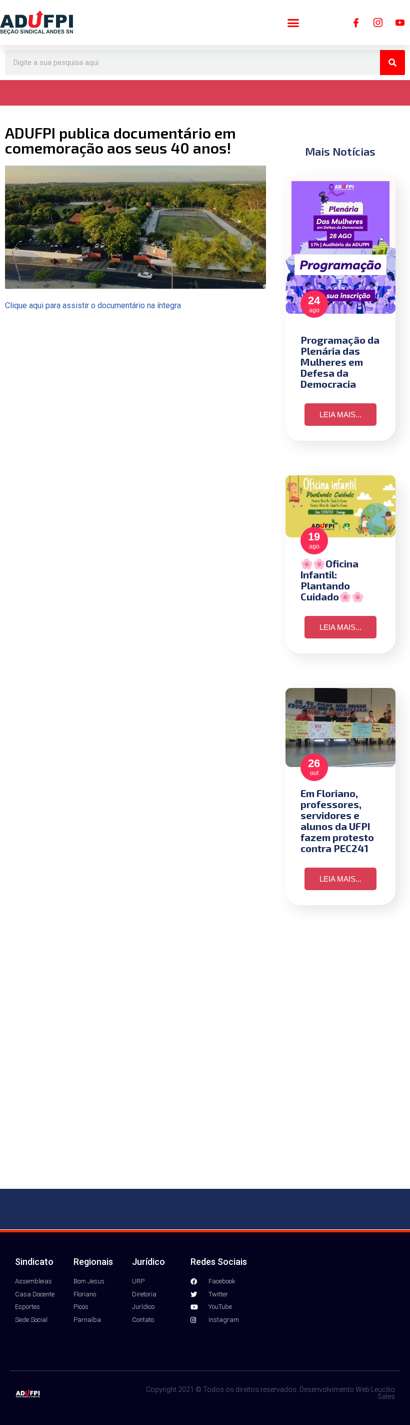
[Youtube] (400, 22)
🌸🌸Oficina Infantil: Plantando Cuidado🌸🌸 (332, 579)
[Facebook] (356, 22)
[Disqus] (205, 1055)
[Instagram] (378, 22)
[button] (293, 22)
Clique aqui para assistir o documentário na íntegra (93, 305)
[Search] (392, 62)
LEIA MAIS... (341, 414)
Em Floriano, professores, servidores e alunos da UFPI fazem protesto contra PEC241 (337, 820)
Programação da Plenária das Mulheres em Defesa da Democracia (340, 362)
